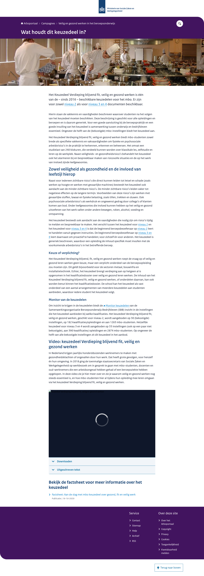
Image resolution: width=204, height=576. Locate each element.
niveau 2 (70, 104)
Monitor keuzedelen (118, 305)
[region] (102, 423)
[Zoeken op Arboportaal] (179, 23)
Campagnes (48, 23)
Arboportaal (31, 23)
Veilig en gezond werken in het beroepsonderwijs (87, 23)
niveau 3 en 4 (97, 104)
